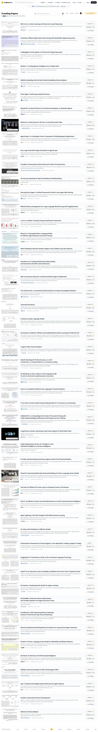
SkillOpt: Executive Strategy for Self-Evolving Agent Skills (39, 670)
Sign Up (94, 2)
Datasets (50, 2)
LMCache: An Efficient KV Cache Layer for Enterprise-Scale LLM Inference (45, 487)
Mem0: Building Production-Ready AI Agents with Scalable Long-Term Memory (46, 249)
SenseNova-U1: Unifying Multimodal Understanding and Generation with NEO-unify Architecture (38, 263)
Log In (88, 2)
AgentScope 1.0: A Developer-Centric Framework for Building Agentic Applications (47, 136)
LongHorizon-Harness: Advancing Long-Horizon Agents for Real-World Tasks (46, 431)
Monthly (76, 13)
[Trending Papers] (81, 13)
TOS (18, 729)
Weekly (71, 13)
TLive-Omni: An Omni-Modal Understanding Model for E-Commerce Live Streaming (48, 403)
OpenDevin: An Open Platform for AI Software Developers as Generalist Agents (46, 108)
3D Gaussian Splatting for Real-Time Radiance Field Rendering (41, 178)
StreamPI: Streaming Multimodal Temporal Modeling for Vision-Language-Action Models (50, 473)
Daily (67, 13)
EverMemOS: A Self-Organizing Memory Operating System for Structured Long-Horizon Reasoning (37, 613)
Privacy (26, 729)
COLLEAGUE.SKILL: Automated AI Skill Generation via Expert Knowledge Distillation (48, 291)
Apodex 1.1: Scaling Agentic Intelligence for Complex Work (40, 66)
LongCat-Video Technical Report (31, 347)
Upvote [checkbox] (91, 23)
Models (43, 2)
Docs (74, 2)
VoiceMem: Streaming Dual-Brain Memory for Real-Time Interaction (43, 164)
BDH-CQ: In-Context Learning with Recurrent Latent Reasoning (41, 24)
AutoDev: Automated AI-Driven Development (35, 698)
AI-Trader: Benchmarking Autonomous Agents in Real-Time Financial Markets (46, 459)
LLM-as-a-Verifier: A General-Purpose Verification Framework (41, 220)
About (34, 729)
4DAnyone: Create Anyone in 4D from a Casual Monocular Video (41, 122)
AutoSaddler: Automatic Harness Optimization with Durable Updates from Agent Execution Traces (37, 599)
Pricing (79, 2)
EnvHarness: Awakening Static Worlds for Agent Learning (39, 585)
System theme (6, 729)
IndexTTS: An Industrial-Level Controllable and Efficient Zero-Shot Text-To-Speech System (50, 571)
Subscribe (63, 6)
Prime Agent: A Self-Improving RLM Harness (35, 94)
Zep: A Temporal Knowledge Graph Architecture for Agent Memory (42, 684)
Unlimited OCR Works (28, 305)
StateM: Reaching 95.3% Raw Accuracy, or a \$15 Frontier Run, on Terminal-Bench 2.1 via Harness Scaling (39, 361)
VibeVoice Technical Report (29, 712)
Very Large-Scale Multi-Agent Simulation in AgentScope (39, 150)
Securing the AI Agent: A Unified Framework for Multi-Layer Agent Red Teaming (47, 192)
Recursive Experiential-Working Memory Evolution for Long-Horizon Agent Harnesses (49, 627)
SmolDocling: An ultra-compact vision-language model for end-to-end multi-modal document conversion (39, 375)
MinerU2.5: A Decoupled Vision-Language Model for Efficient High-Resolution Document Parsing (36, 235)
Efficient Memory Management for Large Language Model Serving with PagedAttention (49, 206)
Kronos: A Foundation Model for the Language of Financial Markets (43, 389)
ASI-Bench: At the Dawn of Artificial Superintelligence (38, 656)
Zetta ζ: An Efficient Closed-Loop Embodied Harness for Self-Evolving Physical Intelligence (50, 501)
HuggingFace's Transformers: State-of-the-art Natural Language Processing (46, 557)
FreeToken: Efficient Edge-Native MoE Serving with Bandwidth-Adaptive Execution (48, 38)
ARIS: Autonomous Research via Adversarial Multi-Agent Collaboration (44, 277)
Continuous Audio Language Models (32, 319)
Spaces (58, 2)
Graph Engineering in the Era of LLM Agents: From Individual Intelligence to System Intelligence (37, 445)
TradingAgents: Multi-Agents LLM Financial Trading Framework (41, 52)
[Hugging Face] (52, 729)
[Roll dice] (63, 14)
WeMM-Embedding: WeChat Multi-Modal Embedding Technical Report (44, 80)
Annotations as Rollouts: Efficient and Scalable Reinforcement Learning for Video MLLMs (50, 333)
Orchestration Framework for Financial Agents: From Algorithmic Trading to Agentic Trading (51, 543)
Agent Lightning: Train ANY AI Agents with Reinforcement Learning (43, 515)
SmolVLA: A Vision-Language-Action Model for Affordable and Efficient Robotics (47, 642)
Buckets (66, 2)
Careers (43, 729)
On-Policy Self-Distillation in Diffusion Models (36, 529)
